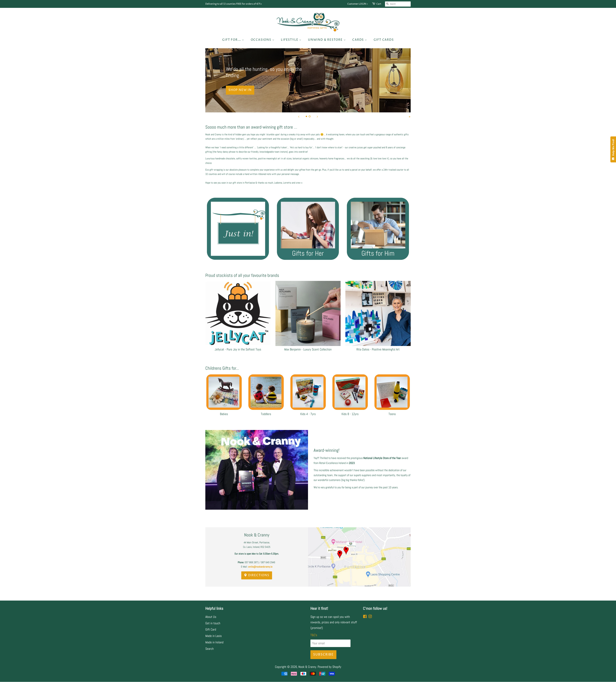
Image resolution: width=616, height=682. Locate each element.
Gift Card (210, 629)
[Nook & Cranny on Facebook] (365, 617)
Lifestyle (290, 40)
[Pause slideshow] (409, 116)
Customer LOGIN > (357, 3)
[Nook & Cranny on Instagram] (370, 617)
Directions (258, 575)
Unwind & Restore (326, 40)
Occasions (261, 40)
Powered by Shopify (329, 667)
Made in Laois (213, 636)
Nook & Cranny (307, 667)
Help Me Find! (613, 148)
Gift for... (232, 40)
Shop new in (240, 87)
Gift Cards (384, 40)
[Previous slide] (298, 116)
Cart (378, 3)
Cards (358, 40)
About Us (210, 617)
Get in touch (212, 623)
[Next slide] (317, 116)
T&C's (313, 635)
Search (209, 649)
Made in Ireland (214, 642)
